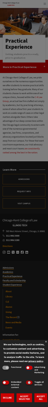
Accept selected (24, 398)
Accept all (41, 398)
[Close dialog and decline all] (46, 341)
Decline (7, 397)
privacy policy (35, 361)
